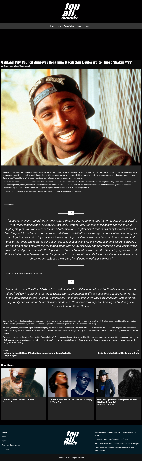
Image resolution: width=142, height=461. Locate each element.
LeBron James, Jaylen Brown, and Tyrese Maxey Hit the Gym (115, 433)
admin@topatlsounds (22, 66)
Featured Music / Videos (65, 26)
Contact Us (6, 449)
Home (52, 26)
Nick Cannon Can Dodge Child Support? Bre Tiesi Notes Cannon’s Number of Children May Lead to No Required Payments (37, 353)
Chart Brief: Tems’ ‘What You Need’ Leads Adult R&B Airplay (71, 399)
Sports (87, 26)
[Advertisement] (71, 44)
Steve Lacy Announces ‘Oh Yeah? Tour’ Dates (18, 399)
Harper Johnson (15, 402)
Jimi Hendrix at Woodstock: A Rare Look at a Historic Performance (114, 449)
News (79, 26)
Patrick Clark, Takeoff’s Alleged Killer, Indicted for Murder (118, 351)
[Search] (139, 26)
